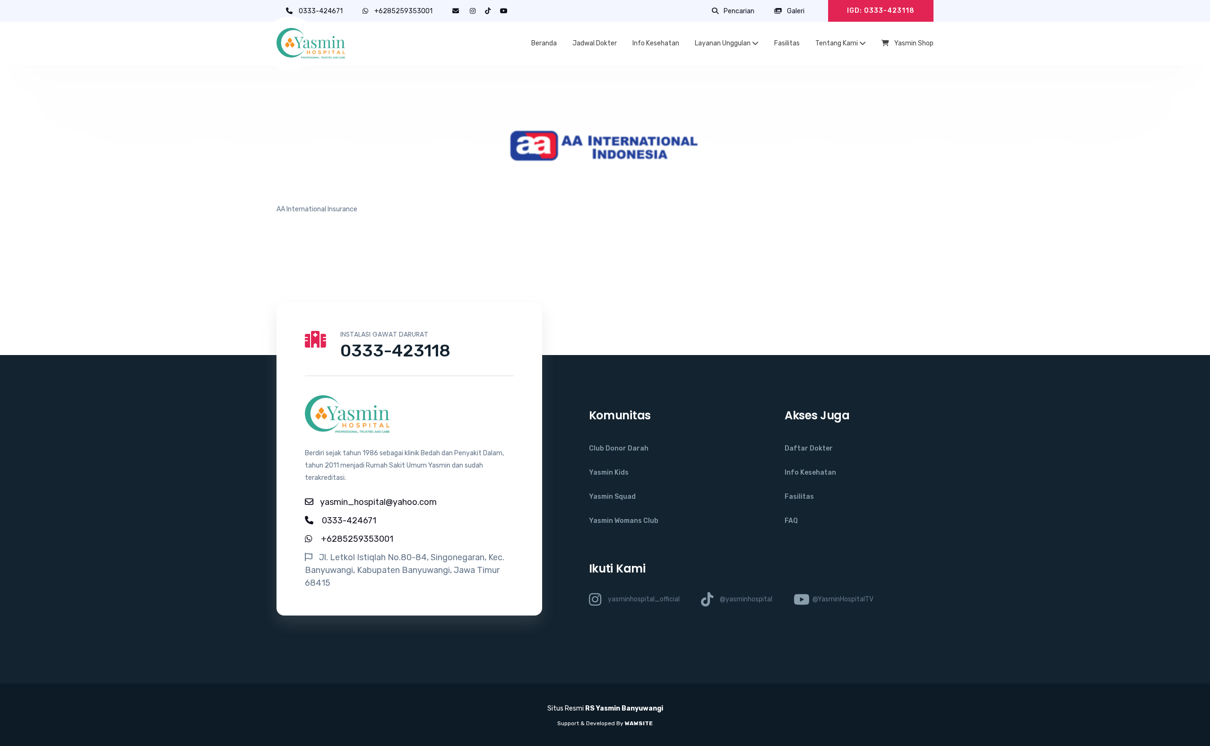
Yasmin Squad (612, 497)
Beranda (544, 43)
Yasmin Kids (609, 472)
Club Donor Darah (618, 448)
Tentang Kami (837, 43)
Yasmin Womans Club (623, 521)
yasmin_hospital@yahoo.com (378, 502)
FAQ (791, 521)
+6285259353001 (403, 11)
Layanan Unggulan (723, 43)
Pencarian (738, 11)
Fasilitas (787, 43)
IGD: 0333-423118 (881, 11)
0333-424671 (321, 11)
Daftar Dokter (809, 448)
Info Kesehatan (655, 43)
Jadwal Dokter (594, 43)
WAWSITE (639, 723)
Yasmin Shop (913, 43)
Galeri (795, 11)
